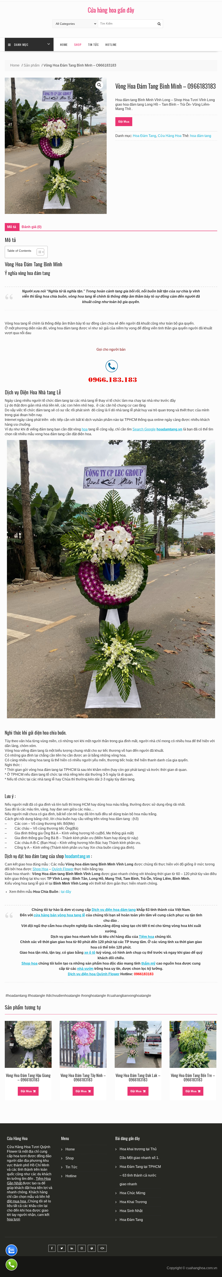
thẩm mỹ (148, 963)
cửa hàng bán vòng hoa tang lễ (59, 915)
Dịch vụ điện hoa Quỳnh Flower (93, 974)
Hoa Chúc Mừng (132, 1193)
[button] (99, 85)
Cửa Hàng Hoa (169, 136)
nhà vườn (85, 968)
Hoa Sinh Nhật (131, 1211)
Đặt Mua (123, 121)
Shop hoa (29, 963)
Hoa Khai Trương (133, 1202)
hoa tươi (13, 1219)
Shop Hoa (40, 869)
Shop (78, 44)
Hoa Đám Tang (144, 136)
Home (64, 44)
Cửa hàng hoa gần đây (111, 9)
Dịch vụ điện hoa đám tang (114, 910)
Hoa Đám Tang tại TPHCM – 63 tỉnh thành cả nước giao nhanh (140, 1175)
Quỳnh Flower (62, 869)
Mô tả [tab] (11, 227)
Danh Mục (21, 44)
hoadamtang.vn (77, 856)
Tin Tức (93, 44)
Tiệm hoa (146, 937)
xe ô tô (89, 952)
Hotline (111, 44)
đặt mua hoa (17, 1201)
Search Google (144, 429)
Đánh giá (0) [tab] (31, 227)
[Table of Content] (40, 251)
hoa (85, 429)
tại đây (66, 892)
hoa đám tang (200, 136)
